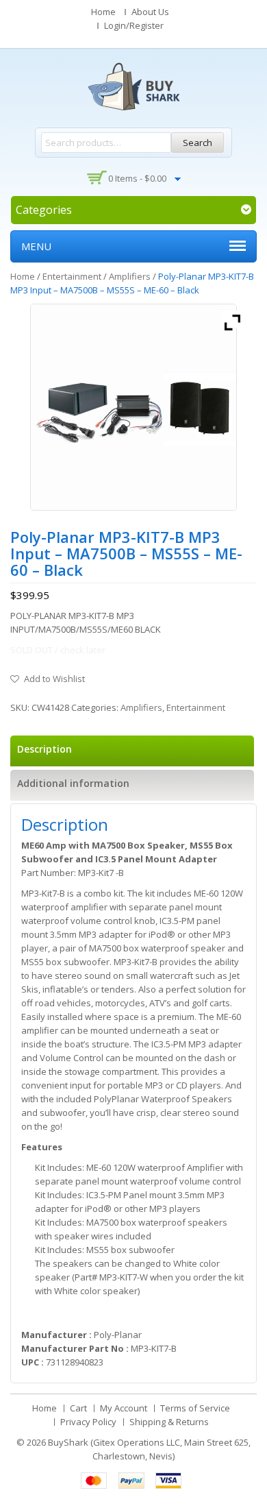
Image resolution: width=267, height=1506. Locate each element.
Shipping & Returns (169, 1422)
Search (197, 142)
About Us (150, 11)
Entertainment (71, 276)
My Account (123, 1408)
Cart (78, 1408)
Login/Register (134, 25)
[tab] (132, 751)
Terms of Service (195, 1408)
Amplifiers (130, 276)
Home (103, 11)
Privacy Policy (88, 1422)
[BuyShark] (133, 86)
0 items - (137, 178)
